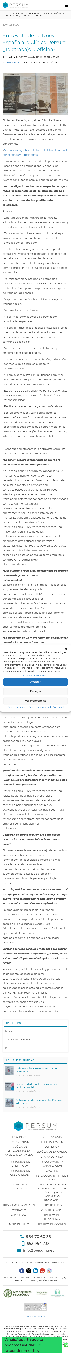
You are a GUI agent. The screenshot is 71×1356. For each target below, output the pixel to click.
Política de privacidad (40, 707)
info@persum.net (38, 1250)
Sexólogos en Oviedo (52, 1151)
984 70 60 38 (38, 1236)
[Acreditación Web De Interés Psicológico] (35, 1293)
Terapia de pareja (51, 1156)
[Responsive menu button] (66, 5)
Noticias (9, 1031)
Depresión (52, 1146)
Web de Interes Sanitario (35, 1316)
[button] (66, 649)
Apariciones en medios (45, 57)
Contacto (19, 1210)
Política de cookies (17, 707)
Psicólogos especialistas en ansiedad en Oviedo (19, 1150)
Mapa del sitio (19, 1224)
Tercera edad (52, 1205)
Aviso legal (58, 707)
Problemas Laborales (19, 1205)
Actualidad (18, 13)
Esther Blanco (14, 62)
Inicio (6, 13)
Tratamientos (19, 1141)
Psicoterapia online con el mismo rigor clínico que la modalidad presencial (52, 1192)
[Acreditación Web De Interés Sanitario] (35, 1307)
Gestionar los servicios (34, 675)
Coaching (52, 1170)
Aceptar (35, 682)
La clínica (19, 1136)
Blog (8, 1048)
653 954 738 (38, 1243)
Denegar (35, 691)
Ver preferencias (35, 701)
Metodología (52, 1136)
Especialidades (52, 1141)
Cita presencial (52, 1210)
